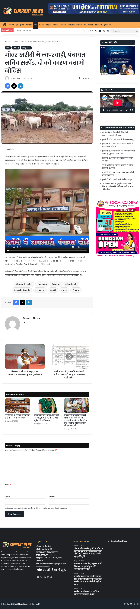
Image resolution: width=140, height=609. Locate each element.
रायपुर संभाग (26, 48)
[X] (41, 577)
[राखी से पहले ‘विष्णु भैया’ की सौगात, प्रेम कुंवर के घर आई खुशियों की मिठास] (47, 405)
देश (17, 25)
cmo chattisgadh (22, 290)
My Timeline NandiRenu (117, 541)
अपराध (55, 25)
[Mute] (127, 110)
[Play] (103, 110)
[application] (117, 103)
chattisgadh (71, 284)
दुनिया (22, 25)
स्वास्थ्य (79, 25)
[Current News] (22, 10)
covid (53, 290)
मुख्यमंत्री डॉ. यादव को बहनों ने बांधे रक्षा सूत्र (117, 179)
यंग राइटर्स (98, 25)
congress (40, 290)
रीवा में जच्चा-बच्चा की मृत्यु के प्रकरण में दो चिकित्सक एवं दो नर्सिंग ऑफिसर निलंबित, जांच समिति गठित (117, 186)
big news (43, 284)
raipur (77, 290)
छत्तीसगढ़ (29, 25)
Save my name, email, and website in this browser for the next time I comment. (37, 508)
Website (52, 496)
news (64, 290)
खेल (85, 25)
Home (9, 42)
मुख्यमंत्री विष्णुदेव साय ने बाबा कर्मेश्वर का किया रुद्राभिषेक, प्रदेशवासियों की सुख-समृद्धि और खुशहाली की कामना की (76, 420)
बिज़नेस (48, 25)
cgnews (56, 284)
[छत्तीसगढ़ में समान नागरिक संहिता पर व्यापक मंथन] (17, 405)
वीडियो (90, 25)
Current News (15, 78)
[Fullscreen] (131, 110)
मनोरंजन (63, 25)
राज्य (35, 25)
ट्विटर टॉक (107, 25)
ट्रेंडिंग (11, 25)
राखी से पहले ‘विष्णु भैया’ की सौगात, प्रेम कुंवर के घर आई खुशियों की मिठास (46, 418)
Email (8, 496)
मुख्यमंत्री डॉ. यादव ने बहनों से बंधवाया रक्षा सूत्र (118, 139)
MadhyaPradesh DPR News (119, 127)
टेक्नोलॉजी (71, 25)
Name (8, 485)
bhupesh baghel (24, 284)
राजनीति (41, 25)
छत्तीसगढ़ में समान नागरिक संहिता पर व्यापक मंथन (17, 416)
